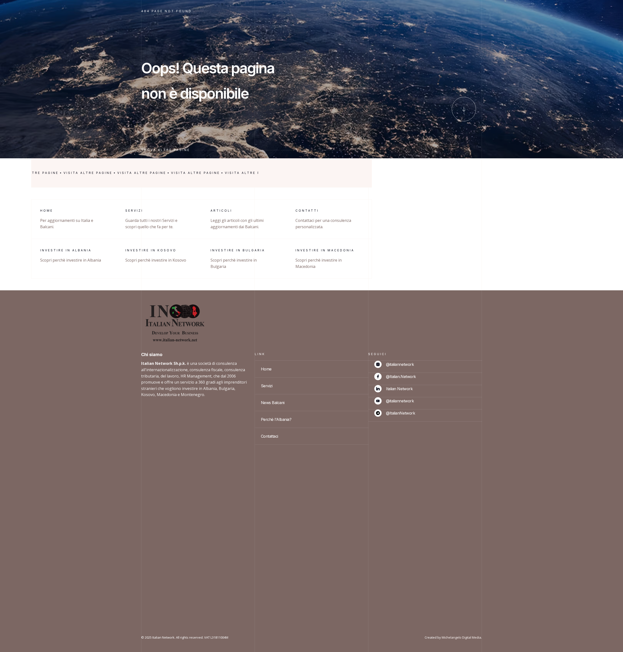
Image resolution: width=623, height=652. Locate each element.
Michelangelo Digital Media (461, 637)
